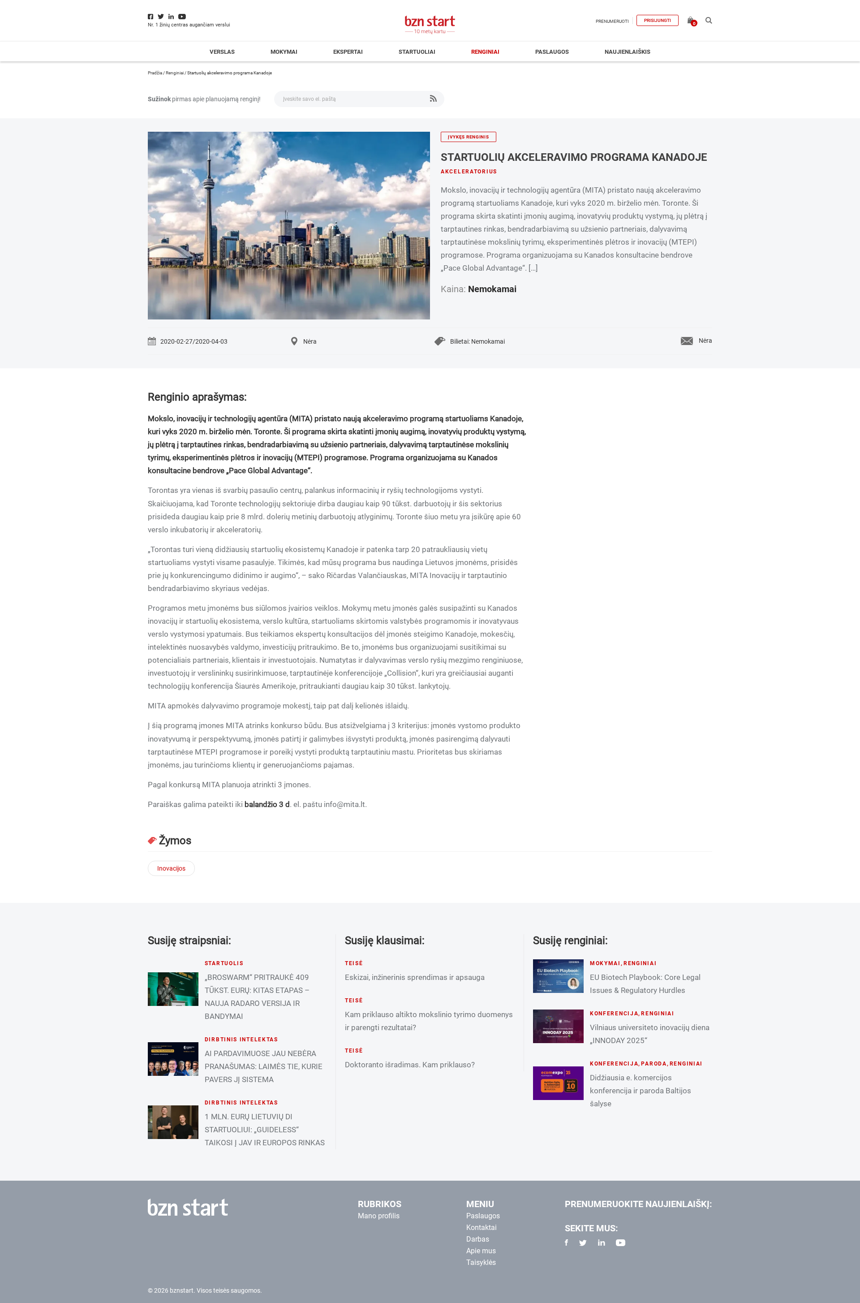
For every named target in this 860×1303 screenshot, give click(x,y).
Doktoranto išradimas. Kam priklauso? (410, 1064)
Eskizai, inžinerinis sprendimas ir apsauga (415, 977)
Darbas (477, 1239)
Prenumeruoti (612, 21)
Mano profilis (379, 1216)
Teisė (354, 963)
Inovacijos (171, 868)
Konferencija (614, 1013)
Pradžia (155, 72)
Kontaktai (481, 1227)
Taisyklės (481, 1262)
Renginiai (485, 51)
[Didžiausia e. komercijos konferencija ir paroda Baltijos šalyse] (558, 1083)
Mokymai (284, 51)
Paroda (653, 1064)
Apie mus (481, 1251)
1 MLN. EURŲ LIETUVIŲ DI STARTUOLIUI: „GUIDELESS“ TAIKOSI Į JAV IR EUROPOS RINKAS (265, 1129)
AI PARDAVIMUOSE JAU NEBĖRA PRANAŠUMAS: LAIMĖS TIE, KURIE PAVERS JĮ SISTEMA (263, 1066)
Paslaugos (552, 51)
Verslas (222, 51)
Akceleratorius (469, 171)
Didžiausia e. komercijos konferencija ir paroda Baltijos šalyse (640, 1090)
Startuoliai (417, 51)
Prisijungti (657, 20)
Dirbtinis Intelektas (241, 1039)
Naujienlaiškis (627, 51)
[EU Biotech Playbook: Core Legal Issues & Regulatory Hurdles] (558, 976)
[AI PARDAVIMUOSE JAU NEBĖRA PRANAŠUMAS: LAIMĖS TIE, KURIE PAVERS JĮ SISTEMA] (173, 1059)
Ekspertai (348, 51)
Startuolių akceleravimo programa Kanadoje (574, 157)
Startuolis (224, 963)
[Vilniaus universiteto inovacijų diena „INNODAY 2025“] (558, 1026)
